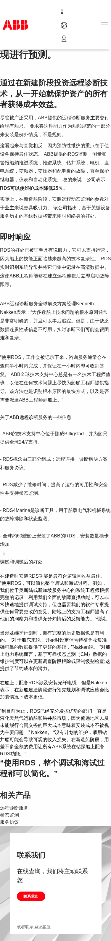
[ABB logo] (15, 25)
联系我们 (31, 896)
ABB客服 (42, 926)
